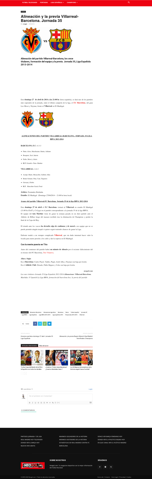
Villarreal (58, 235)
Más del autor (43, 346)
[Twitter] (40, 324)
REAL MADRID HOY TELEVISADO (31, 440)
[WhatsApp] (45, 324)
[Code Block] (49, 402)
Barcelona (60, 312)
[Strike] (38, 402)
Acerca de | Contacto (104, 477)
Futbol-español (75, 312)
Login (90, 389)
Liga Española (33, 315)
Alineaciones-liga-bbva (50, 312)
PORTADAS (44, 2)
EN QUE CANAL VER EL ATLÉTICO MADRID (112, 443)
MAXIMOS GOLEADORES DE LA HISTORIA (73, 436)
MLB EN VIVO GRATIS (28, 446)
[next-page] (25, 373)
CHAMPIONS (71, 2)
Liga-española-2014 (58, 315)
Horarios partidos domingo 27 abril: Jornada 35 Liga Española (37, 337)
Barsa (67, 312)
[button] (128, 3)
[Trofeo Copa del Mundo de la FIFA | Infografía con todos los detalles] (32, 357)
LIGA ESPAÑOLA (56, 2)
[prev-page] (22, 373)
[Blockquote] (47, 402)
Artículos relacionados (29, 346)
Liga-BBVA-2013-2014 (44, 315)
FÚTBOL (23, 11)
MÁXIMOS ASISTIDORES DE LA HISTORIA (73, 440)
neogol (25, 24)
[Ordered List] (41, 402)
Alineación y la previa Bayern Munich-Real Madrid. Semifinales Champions (76, 337)
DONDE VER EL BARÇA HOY (30, 443)
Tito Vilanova (48, 252)
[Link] (52, 402)
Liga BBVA (24, 315)
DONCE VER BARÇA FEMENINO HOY (110, 436)
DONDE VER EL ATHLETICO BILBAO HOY (111, 440)
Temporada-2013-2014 (71, 315)
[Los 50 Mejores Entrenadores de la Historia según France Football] (81, 357)
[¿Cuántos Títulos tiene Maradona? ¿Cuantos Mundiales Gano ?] (56, 357)
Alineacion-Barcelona (35, 312)
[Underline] (35, 402)
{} (55, 402)
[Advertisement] (57, 82)
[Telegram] (49, 324)
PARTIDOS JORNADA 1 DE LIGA (31, 436)
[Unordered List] (44, 402)
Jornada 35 (84, 312)
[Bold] (29, 402)
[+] (58, 402)
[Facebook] (35, 324)
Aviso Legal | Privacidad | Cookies (121, 477)
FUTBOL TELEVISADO (29, 2)
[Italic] (32, 402)
